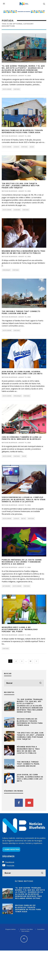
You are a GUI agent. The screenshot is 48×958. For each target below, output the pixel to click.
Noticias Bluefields (9, 75)
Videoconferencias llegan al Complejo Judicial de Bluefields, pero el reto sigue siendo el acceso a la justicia (24, 499)
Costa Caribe (7, 89)
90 (30, 661)
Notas (23, 518)
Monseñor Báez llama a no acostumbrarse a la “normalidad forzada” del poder (20, 629)
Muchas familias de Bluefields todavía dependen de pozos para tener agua (22, 131)
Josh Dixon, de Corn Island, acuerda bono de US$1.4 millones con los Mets (22, 372)
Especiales (11, 929)
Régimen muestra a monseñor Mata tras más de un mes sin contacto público (23, 252)
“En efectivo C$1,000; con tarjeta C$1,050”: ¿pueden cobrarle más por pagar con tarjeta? (20, 185)
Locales (16, 146)
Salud (32, 146)
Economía (17, 209)
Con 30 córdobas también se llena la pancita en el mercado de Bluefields (21, 438)
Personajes (6, 270)
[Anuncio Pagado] (24, 11)
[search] (40, 683)
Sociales (26, 931)
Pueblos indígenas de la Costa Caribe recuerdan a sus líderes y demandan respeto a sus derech (22, 562)
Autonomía (6, 586)
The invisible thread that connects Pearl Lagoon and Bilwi (21, 312)
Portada (17, 89)
